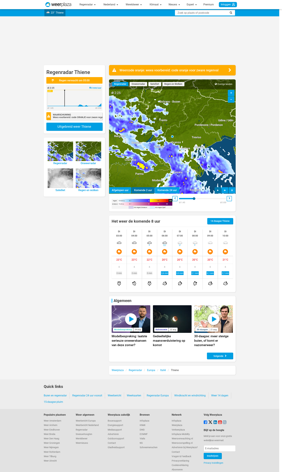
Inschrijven (212, 456)
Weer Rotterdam (52, 452)
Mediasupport (115, 429)
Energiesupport (115, 425)
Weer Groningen (52, 443)
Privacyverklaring (180, 460)
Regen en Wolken (173, 84)
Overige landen (224, 84)
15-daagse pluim (53, 401)
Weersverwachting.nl (182, 438)
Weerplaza (177, 425)
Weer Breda (49, 434)
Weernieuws (82, 443)
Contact (112, 443)
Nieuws (173, 4)
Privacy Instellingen (213, 463)
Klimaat (154, 4)
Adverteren (113, 434)
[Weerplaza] (58, 4)
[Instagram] (224, 422)
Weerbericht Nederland (87, 425)
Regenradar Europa (158, 395)
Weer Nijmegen (51, 447)
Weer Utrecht (50, 460)
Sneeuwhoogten (84, 434)
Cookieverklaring (180, 465)
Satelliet (154, 84)
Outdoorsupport (116, 438)
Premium (208, 4)
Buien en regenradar (55, 395)
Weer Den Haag (51, 438)
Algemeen (122, 300)
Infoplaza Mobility (181, 434)
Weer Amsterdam (52, 420)
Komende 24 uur (167, 190)
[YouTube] (220, 422)
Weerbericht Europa (86, 420)
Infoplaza (144, 420)
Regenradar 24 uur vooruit (87, 395)
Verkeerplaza (178, 429)
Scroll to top (276, 466)
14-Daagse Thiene (220, 221)
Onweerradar (138, 84)
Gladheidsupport (116, 447)
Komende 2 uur (143, 190)
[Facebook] (205, 422)
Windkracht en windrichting (190, 395)
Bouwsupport (115, 420)
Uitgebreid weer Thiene (74, 127)
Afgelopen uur (120, 190)
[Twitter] (210, 422)
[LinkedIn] (215, 422)
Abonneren (177, 469)
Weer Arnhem (50, 425)
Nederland (109, 4)
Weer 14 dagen (219, 395)
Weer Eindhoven (52, 429)
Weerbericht (114, 395)
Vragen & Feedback (181, 456)
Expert (191, 4)
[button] (172, 136)
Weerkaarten (134, 395)
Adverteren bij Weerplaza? (185, 447)
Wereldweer (133, 4)
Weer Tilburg (50, 456)
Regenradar (86, 4)
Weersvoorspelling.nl (182, 443)
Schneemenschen (148, 447)
